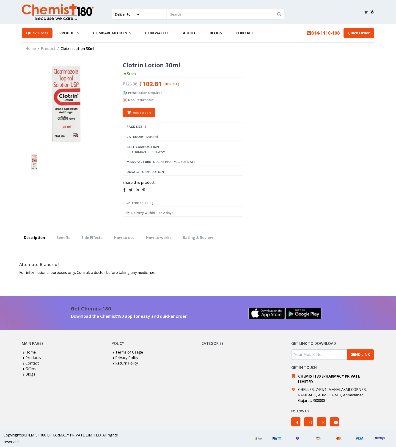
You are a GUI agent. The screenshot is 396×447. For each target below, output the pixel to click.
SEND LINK (360, 354)
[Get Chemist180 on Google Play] (303, 313)
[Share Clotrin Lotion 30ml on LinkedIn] (138, 190)
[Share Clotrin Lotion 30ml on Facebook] (126, 190)
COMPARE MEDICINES (112, 33)
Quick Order (37, 33)
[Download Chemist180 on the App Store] (266, 313)
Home (30, 48)
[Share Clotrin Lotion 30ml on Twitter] (132, 190)
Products (33, 357)
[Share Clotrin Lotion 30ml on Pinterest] (145, 190)
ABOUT (189, 33)
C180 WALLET (157, 33)
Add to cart (142, 112)
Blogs (30, 374)
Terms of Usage (129, 352)
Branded (152, 136)
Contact (32, 363)
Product (48, 48)
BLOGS (216, 33)
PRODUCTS (69, 33)
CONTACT (245, 33)
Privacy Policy (126, 357)
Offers (30, 368)
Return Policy (126, 363)
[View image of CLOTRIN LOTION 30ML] (34, 161)
